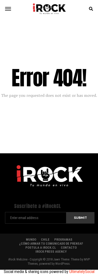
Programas (63, 239)
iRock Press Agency (51, 251)
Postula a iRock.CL (40, 247)
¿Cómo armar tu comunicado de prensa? (51, 243)
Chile (45, 239)
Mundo (31, 239)
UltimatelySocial (81, 271)
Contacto (69, 247)
